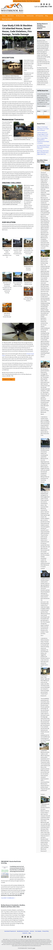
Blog (46, 16)
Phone (38, 111)
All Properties (39, 16)
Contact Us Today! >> (8, 379)
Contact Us (24, 933)
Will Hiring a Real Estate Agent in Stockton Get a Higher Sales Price (43, 152)
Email (45, 111)
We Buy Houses (20, 16)
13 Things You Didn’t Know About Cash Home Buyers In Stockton (43, 147)
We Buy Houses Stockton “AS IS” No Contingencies (26, 1)
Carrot (34, 948)
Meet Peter (11, 16)
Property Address (41, 106)
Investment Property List (10, 931)
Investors (32, 931)
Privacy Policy (45, 931)
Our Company (38, 931)
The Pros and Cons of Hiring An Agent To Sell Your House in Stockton (42, 134)
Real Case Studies (7, 19)
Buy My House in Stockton (23, 931)
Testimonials (30, 16)
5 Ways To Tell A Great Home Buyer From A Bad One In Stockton (43, 128)
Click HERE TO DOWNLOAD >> (8, 898)
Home (4, 16)
